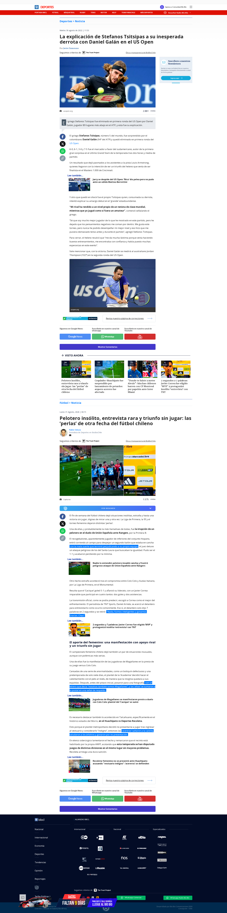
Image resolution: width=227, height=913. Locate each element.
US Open (74, 143)
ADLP (114, 12)
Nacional (39, 829)
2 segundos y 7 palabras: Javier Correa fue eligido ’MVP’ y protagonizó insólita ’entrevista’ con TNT (122, 626)
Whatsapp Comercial (132, 897)
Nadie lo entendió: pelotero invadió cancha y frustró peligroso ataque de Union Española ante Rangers (120, 564)
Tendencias (40, 862)
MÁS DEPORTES (146, 12)
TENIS (93, 12)
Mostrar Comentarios (107, 347)
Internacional (41, 837)
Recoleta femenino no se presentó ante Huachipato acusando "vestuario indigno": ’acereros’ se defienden (121, 762)
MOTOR (104, 12)
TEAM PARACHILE (128, 12)
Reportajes (40, 878)
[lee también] (80, 568)
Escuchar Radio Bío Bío (178, 13)
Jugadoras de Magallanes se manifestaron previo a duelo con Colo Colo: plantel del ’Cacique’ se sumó (123, 700)
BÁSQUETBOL (69, 12)
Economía (39, 845)
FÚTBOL (55, 12)
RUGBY (82, 12)
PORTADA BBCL (41, 12)
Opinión (39, 870)
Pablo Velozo (75, 430)
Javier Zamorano (71, 48)
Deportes (39, 854)
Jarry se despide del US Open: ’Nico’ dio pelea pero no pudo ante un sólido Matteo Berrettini (123, 180)
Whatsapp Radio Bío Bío (179, 898)
